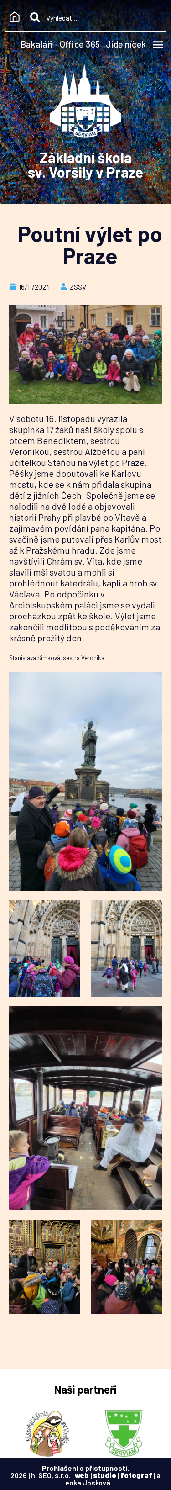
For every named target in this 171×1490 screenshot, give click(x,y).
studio (104, 1475)
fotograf (136, 1475)
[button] (158, 44)
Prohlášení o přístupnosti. (85, 1468)
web (82, 1475)
